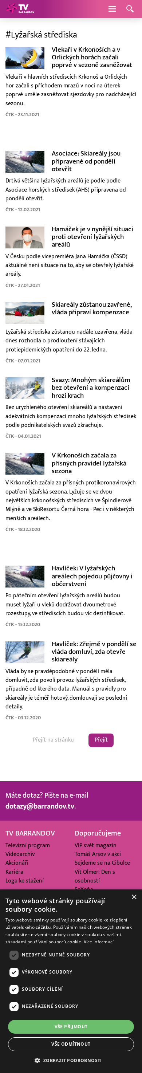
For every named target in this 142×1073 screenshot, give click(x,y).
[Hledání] (130, 9)
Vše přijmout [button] (71, 1026)
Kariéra (14, 872)
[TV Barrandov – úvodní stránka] (20, 9)
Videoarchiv (20, 854)
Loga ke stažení (24, 880)
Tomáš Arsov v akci (98, 854)
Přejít (101, 739)
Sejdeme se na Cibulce (102, 863)
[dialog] (71, 981)
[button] (71, 1060)
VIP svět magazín (96, 845)
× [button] (134, 897)
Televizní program (27, 845)
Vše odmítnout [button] (70, 1044)
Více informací (99, 942)
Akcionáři (16, 863)
